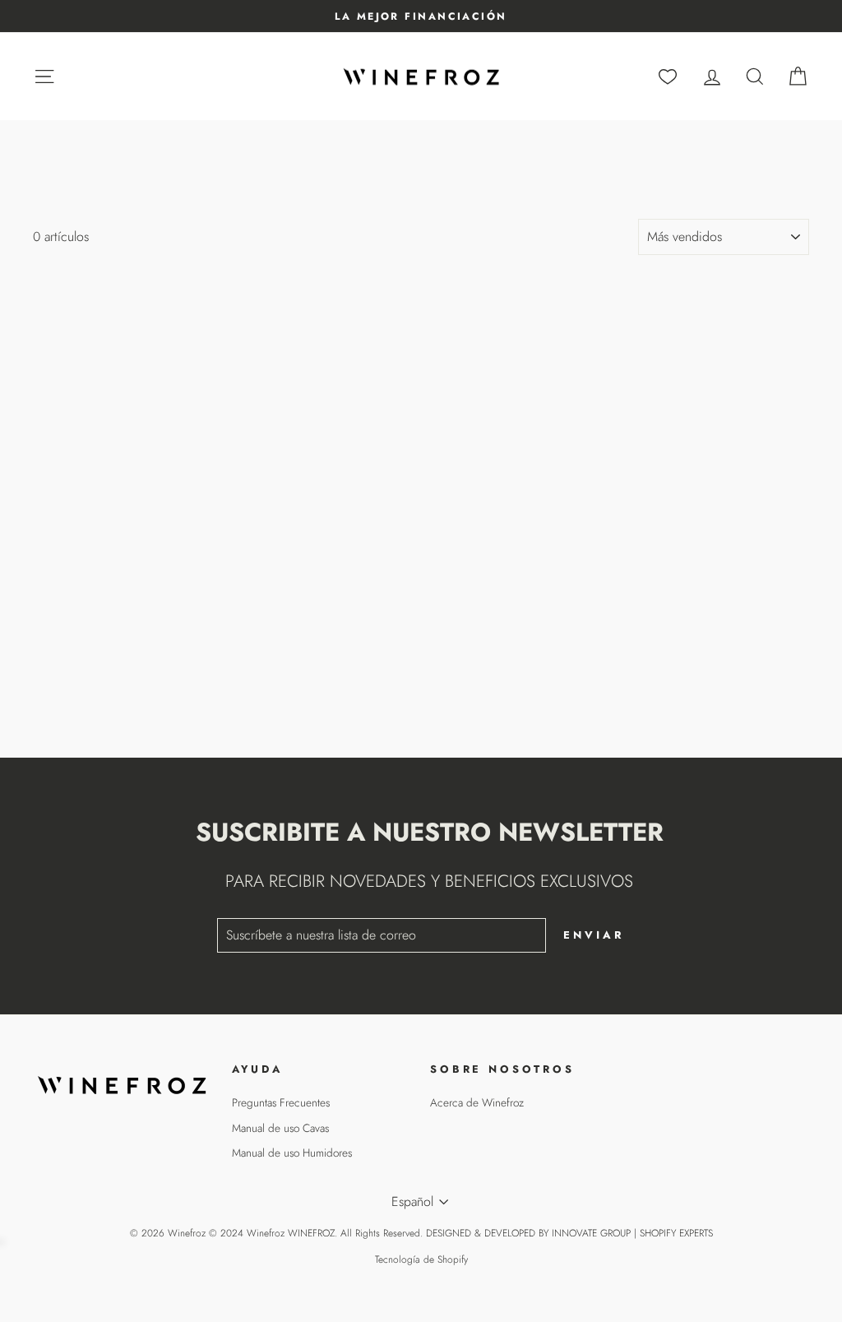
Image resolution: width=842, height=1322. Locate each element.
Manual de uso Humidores (292, 1152)
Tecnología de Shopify (421, 1259)
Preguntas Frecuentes (281, 1102)
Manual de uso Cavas (280, 1128)
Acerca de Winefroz (477, 1102)
